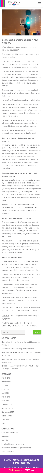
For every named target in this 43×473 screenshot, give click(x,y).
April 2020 (5, 423)
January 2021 (7, 404)
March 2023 (6, 378)
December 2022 (8, 382)
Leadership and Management (13, 444)
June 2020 (5, 420)
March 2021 (6, 397)
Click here (14, 470)
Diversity (5, 440)
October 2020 (7, 416)
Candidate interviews (10, 433)
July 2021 (5, 385)
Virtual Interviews (8, 451)
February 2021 (7, 401)
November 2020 (8, 412)
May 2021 (5, 389)
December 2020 (8, 408)
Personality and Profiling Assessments (16, 448)
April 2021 (5, 393)
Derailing (5, 436)
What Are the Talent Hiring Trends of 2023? (18, 349)
